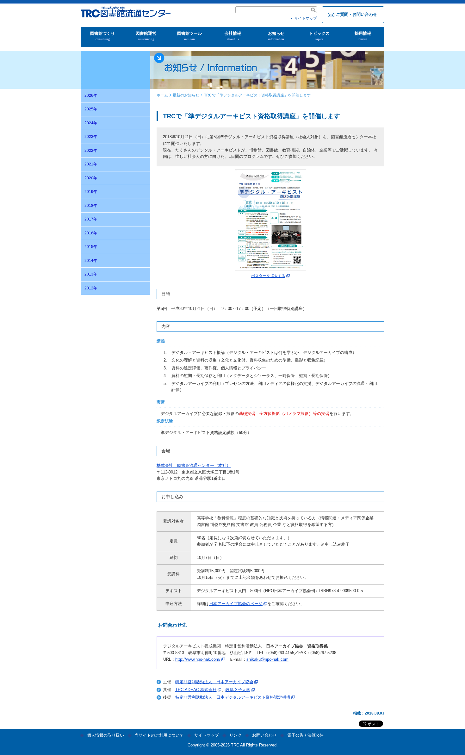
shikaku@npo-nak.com (267, 659)
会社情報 (233, 36)
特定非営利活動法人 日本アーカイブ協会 (214, 681)
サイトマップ (305, 18)
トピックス (319, 36)
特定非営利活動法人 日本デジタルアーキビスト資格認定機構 (232, 697)
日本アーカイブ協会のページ (236, 603)
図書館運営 (146, 36)
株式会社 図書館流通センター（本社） (194, 465)
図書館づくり (102, 36)
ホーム (162, 95)
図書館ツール (189, 36)
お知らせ (276, 36)
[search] (313, 10)
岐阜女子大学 (238, 689)
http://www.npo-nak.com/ (197, 659)
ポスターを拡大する (268, 276)
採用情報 (363, 36)
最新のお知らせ (186, 95)
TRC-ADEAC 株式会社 (196, 689)
